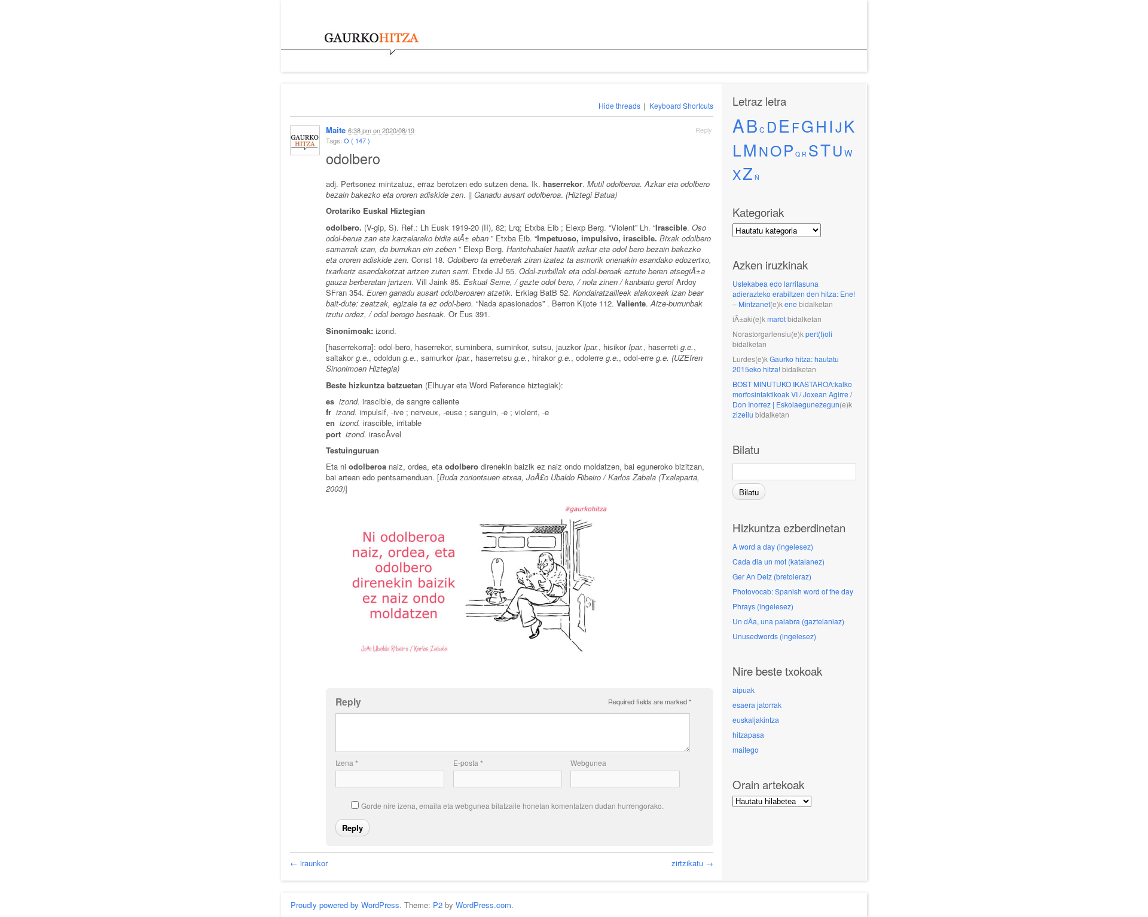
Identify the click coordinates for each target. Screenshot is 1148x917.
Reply (703, 129)
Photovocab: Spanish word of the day (792, 591)
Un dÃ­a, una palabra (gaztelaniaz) (788, 621)
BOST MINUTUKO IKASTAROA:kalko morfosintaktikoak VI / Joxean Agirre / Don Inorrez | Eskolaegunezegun (792, 394)
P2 (437, 904)
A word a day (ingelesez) (772, 546)
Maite (336, 130)
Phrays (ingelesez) (762, 606)
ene (790, 304)
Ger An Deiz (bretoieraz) (771, 576)
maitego (745, 749)
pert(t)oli (818, 334)
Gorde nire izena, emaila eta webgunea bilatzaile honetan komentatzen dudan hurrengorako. (512, 806)
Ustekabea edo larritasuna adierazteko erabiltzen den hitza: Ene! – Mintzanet (793, 293)
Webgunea (588, 762)
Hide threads (619, 105)
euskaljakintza (755, 719)
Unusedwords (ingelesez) (774, 636)
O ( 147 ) (357, 140)
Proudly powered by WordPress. (346, 904)
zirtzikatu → (692, 863)
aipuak (743, 690)
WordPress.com (483, 904)
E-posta (468, 762)
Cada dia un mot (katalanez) (778, 561)
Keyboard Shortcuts (681, 105)
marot (776, 319)
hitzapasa (748, 734)
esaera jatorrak (756, 705)
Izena (346, 762)
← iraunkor (309, 863)
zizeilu (742, 414)
